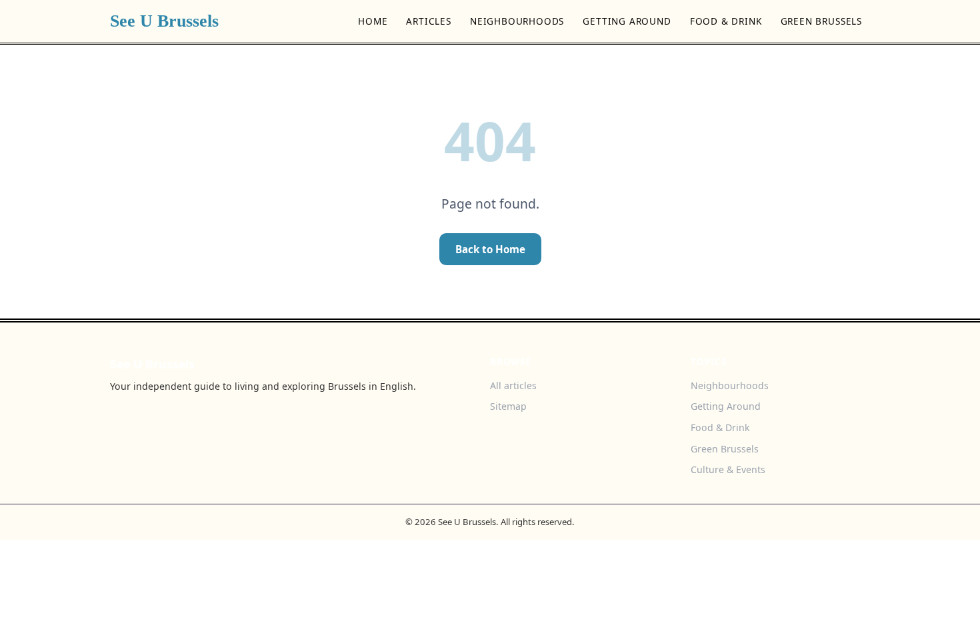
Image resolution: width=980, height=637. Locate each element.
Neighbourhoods (517, 21)
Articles (428, 21)
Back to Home (490, 249)
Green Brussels (821, 21)
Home (372, 21)
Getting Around (627, 21)
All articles (513, 385)
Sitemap (508, 406)
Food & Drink (726, 21)
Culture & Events (728, 469)
